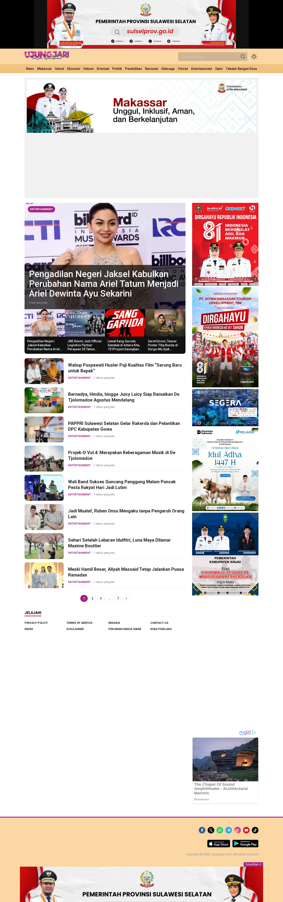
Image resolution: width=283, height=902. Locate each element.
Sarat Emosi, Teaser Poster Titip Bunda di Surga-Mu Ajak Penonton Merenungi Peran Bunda (163, 349)
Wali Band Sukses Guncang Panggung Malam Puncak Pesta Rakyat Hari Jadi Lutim (122, 484)
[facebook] (202, 830)
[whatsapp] (219, 830)
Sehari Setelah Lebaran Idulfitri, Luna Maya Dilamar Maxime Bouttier (119, 542)
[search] (243, 56)
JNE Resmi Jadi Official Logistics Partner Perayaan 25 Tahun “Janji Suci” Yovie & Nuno (95, 284)
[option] (105, 256)
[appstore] (218, 846)
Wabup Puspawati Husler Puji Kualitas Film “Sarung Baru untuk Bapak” (125, 367)
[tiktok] (255, 830)
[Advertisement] (141, 165)
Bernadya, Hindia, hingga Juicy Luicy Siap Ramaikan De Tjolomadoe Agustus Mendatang (123, 397)
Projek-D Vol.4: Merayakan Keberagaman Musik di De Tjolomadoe (121, 455)
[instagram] (237, 830)
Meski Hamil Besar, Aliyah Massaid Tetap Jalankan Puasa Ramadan (126, 572)
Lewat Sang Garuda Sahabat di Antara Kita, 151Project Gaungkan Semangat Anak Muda (124, 347)
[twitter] (211, 830)
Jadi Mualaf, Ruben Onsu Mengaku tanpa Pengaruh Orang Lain (126, 513)
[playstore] (245, 846)
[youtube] (246, 830)
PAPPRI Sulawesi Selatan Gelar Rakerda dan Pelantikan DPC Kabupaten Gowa (124, 426)
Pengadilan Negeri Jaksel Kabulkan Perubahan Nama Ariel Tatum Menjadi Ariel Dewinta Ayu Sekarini (43, 349)
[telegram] (228, 830)
